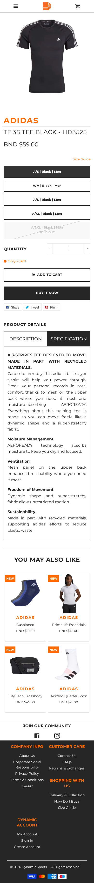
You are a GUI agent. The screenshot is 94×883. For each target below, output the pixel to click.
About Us (27, 756)
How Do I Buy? (67, 801)
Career (27, 786)
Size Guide (81, 159)
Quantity (15, 249)
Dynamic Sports (34, 867)
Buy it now (47, 293)
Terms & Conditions (27, 780)
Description (25, 339)
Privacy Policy (27, 773)
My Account (27, 834)
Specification (69, 339)
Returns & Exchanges (67, 768)
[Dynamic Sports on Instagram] (57, 735)
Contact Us (67, 756)
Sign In (27, 840)
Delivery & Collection (67, 795)
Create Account (27, 847)
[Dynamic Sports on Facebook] (37, 735)
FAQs (67, 762)
